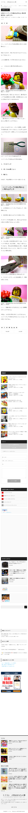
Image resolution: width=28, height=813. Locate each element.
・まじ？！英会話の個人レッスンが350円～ (8, 663)
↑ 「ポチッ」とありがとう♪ (6, 512)
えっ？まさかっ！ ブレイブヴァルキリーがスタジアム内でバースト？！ (17, 562)
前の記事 (7, 331)
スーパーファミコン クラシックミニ (10, 505)
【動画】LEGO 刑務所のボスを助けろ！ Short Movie (17, 579)
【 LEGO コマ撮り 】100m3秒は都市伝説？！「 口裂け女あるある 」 (13, 649)
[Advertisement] (14, 343)
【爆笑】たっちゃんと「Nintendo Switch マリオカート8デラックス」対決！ (17, 741)
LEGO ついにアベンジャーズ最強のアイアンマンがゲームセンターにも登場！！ (17, 749)
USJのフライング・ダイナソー (9, 495)
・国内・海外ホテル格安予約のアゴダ (7, 664)
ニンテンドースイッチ (8, 492)
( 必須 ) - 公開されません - (7, 460)
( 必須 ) (4, 457)
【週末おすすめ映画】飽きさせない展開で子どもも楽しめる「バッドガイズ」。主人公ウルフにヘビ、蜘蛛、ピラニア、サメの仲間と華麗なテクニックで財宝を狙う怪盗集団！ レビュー (17, 787)
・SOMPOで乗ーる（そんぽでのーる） (8, 666)
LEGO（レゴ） (7, 17)
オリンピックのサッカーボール (9, 498)
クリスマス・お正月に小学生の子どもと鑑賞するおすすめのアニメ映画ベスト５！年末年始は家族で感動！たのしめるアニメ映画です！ (17, 778)
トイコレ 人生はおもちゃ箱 (8, 2)
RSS (16, 807)
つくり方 (22, 17)
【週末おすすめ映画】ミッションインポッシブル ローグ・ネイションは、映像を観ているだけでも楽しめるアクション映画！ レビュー (17, 770)
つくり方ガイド (13, 17)
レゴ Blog (18, 17)
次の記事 (20, 331)
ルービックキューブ (7, 502)
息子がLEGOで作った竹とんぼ (14, 400)
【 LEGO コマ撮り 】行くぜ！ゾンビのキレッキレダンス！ (17, 757)
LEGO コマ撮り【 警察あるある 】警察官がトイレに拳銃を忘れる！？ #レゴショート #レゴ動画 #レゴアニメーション (17, 572)
